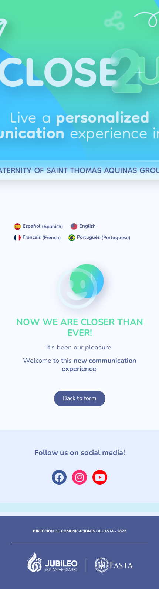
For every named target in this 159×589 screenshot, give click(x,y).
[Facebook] (59, 477)
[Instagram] (79, 477)
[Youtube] (99, 477)
